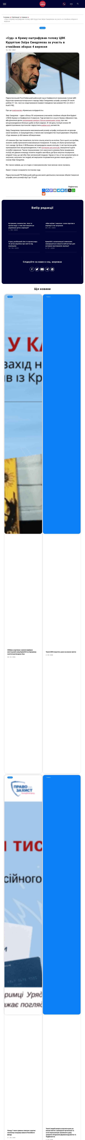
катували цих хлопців (50, 148)
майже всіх (46, 125)
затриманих (28, 120)
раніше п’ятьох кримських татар (46, 120)
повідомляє (17, 110)
